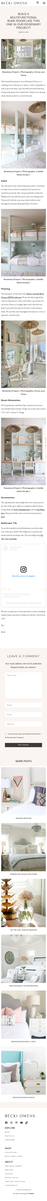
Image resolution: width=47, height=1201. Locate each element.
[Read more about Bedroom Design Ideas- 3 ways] (23, 1014)
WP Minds (31, 1193)
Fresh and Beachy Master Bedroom (23, 986)
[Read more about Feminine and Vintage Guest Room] (23, 847)
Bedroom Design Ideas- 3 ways (23, 1042)
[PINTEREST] (16, 1122)
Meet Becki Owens (13, 1166)
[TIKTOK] (26, 1122)
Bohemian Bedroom (23, 818)
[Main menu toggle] (44, 3)
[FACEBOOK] (6, 1122)
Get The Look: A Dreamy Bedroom (23, 930)
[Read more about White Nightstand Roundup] (23, 1070)
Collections (11, 1152)
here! (3, 517)
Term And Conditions (15, 1181)
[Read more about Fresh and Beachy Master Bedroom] (23, 959)
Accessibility (11, 1185)
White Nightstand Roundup (24, 1097)
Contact (9, 1174)
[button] (38, 3)
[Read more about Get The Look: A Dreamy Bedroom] (23, 903)
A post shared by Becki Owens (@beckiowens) (23, 603)
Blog (7, 1132)
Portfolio (10, 1136)
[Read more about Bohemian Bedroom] (23, 791)
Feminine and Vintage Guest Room (23, 874)
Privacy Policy (11, 1178)
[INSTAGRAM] (11, 1122)
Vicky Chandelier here (21, 510)
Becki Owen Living (13, 1156)
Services (9, 1170)
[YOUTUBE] (21, 1122)
